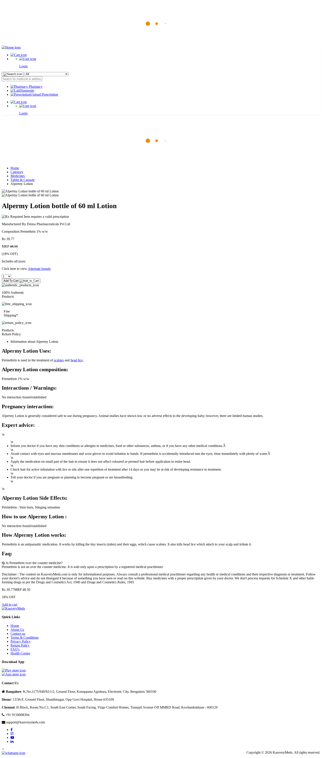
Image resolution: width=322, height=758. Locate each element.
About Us (17, 629)
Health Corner (20, 653)
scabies (59, 360)
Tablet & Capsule (23, 180)
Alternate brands (39, 269)
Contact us (18, 633)
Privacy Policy (21, 641)
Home (15, 168)
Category (17, 172)
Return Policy (20, 645)
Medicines (18, 176)
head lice (77, 360)
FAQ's (15, 649)
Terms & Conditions (25, 637)
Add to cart (9, 604)
